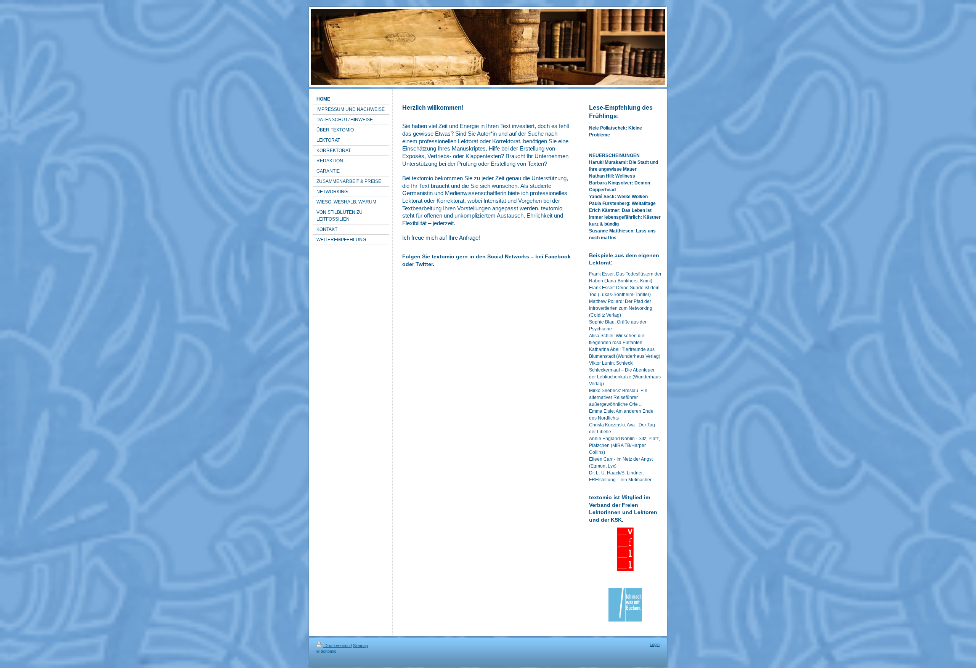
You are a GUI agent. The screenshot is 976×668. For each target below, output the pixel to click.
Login (655, 644)
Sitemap (360, 645)
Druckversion (337, 645)
